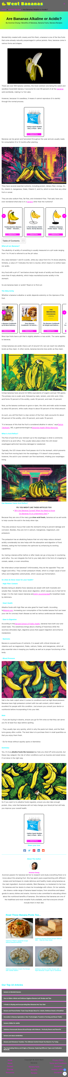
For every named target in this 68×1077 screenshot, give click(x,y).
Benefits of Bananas (29, 23)
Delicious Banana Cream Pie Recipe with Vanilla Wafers (18, 969)
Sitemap (10, 1069)
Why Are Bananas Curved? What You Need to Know (34, 511)
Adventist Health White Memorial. (45, 428)
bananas (60, 89)
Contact (10, 1066)
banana (30, 202)
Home (10, 1060)
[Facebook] (24, 850)
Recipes (34, 1073)
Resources (10, 1073)
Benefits (34, 1070)
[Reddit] (43, 850)
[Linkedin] (38, 850)
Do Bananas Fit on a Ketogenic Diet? (33, 514)
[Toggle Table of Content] (22, 240)
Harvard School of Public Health (27, 624)
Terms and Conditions (58, 1063)
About (10, 1063)
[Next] (64, 216)
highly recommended (41, 594)
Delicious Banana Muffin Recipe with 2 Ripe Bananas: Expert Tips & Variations (48, 969)
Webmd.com (8, 610)
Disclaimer (58, 1066)
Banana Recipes (56, 23)
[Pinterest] (34, 850)
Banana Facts (43, 23)
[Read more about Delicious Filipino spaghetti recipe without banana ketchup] (19, 928)
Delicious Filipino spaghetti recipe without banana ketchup (17, 941)
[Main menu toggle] (64, 4)
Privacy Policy (58, 1060)
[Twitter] (29, 850)
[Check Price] (34, 134)
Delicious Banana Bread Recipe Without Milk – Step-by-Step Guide (48, 939)
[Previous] (4, 216)
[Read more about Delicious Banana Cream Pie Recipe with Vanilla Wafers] (19, 956)
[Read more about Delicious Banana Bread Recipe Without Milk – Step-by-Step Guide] (48, 927)
